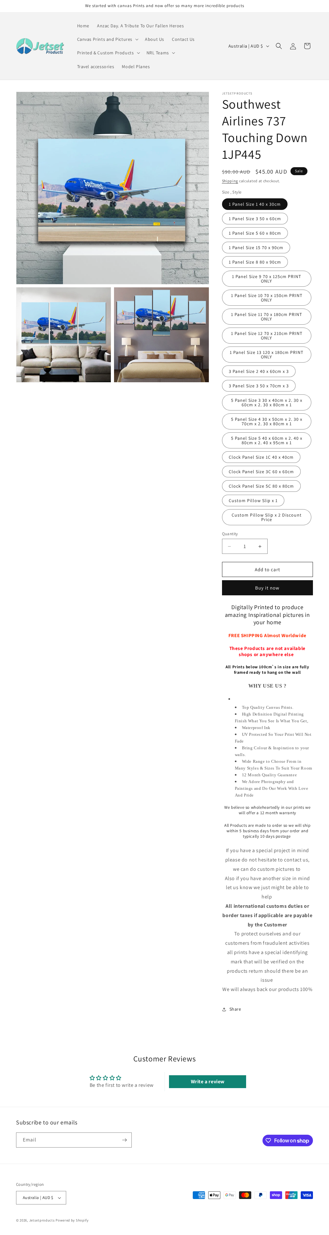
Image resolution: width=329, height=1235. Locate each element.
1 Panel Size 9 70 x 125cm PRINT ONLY (266, 279)
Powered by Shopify (72, 1220)
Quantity (230, 533)
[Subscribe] (124, 1140)
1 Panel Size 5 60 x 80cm (255, 233)
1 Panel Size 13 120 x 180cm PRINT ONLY (266, 354)
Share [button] (235, 1009)
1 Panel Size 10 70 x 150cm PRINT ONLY (266, 298)
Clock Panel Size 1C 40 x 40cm (261, 457)
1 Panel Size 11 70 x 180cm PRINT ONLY (266, 316)
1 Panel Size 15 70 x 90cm (256, 247)
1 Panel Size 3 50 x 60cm (255, 218)
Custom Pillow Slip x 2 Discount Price (267, 517)
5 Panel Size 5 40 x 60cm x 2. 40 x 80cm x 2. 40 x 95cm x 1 (266, 440)
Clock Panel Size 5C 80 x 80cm (261, 486)
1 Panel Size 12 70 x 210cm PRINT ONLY (266, 335)
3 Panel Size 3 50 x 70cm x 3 (259, 386)
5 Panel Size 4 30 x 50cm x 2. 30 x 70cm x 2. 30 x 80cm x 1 (266, 421)
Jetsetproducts (42, 1220)
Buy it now (267, 588)
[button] (107, 39)
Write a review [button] (208, 1081)
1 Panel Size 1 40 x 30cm (255, 204)
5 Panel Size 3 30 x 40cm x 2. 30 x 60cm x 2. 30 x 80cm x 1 (266, 402)
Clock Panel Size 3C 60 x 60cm (261, 471)
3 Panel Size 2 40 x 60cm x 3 (259, 371)
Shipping (230, 180)
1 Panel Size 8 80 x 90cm (255, 262)
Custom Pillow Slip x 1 (253, 500)
